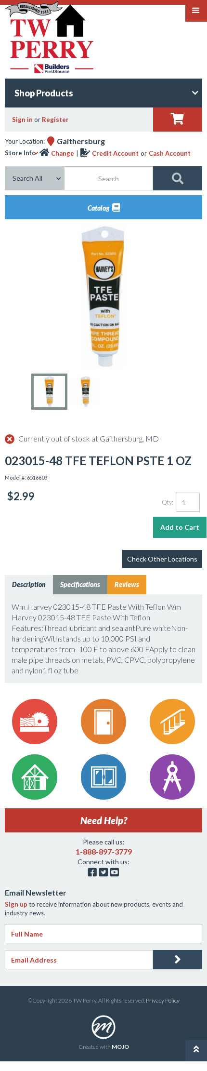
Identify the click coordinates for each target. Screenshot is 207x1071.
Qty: (167, 502)
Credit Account (115, 153)
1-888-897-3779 (104, 851)
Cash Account (170, 153)
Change (62, 153)
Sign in (22, 119)
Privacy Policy (163, 1000)
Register (55, 119)
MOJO (120, 1046)
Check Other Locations (162, 559)
